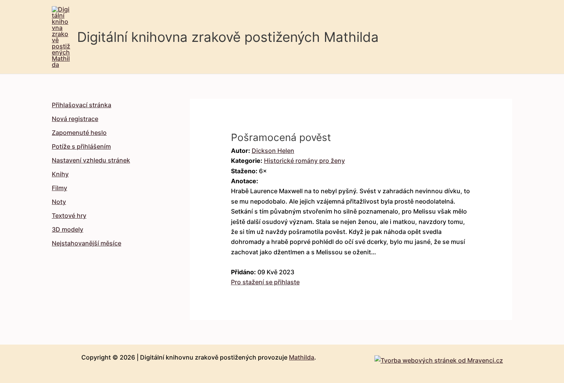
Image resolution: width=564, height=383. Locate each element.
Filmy (59, 188)
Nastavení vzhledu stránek (91, 160)
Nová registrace (75, 119)
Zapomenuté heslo (79, 132)
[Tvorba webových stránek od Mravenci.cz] (438, 358)
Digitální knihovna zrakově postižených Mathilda (228, 37)
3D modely (67, 229)
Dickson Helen (273, 150)
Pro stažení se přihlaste (265, 282)
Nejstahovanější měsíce (86, 243)
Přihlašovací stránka (81, 105)
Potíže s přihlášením (81, 146)
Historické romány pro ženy (304, 160)
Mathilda (301, 357)
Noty (59, 202)
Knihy (60, 174)
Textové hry (69, 215)
